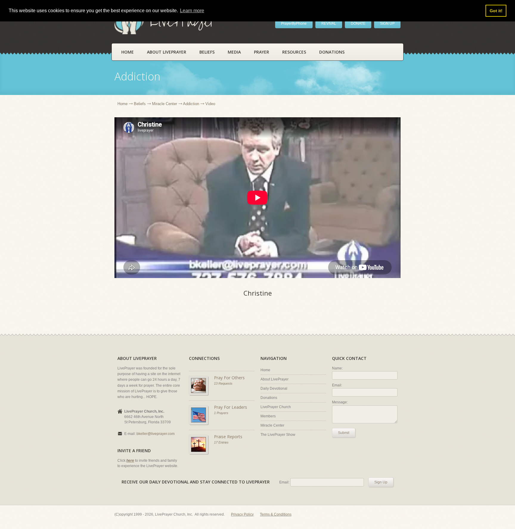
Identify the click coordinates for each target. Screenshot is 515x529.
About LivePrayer (166, 52)
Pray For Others (229, 377)
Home (127, 52)
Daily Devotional (273, 388)
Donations (332, 52)
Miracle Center (164, 104)
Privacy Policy (242, 514)
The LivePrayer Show (277, 435)
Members (268, 416)
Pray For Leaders (230, 407)
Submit (343, 433)
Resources (294, 52)
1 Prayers (221, 413)
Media (234, 52)
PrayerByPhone (294, 23)
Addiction (191, 104)
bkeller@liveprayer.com (155, 434)
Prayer (261, 52)
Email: (337, 385)
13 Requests (223, 383)
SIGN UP (387, 23)
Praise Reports (228, 436)
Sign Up (380, 482)
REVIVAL (328, 23)
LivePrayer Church (275, 407)
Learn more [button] (192, 10)
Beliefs (207, 52)
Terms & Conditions (275, 514)
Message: (340, 402)
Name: (337, 368)
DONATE (358, 23)
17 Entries (221, 442)
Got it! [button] (496, 10)
